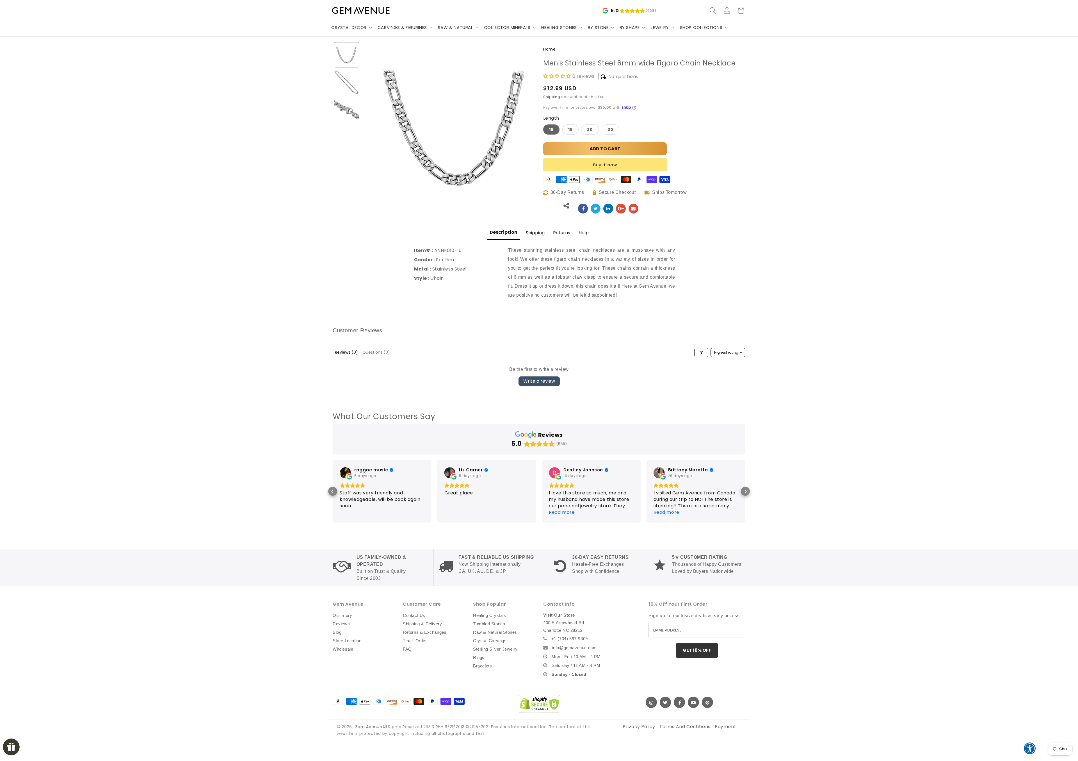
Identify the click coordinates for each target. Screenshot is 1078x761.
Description (503, 232)
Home (549, 49)
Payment (725, 726)
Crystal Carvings (490, 640)
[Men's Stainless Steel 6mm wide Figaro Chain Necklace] (583, 208)
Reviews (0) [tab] (346, 352)
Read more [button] (562, 512)
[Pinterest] (707, 702)
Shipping (551, 96)
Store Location (347, 640)
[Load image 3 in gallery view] (346, 109)
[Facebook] (679, 702)
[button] (351, 27)
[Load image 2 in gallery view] (346, 82)
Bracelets (482, 666)
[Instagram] (651, 702)
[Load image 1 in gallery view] (346, 54)
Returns (561, 233)
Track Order (415, 640)
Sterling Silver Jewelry (495, 649)
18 (570, 129)
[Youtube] (693, 702)
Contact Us (414, 615)
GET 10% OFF (697, 650)
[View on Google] (345, 472)
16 (551, 129)
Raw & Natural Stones (495, 632)
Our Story (342, 615)
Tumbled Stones (489, 623)
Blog (337, 632)
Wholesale (343, 649)
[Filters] (701, 352)
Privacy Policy (639, 726)
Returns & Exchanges (424, 632)
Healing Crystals (489, 615)
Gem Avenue (368, 727)
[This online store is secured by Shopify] (539, 704)
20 (590, 129)
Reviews (341, 623)
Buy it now (605, 165)
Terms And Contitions (685, 726)
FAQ (407, 649)
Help (584, 233)
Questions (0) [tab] (376, 352)
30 (610, 129)
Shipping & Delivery (422, 623)
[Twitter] (665, 702)
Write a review (539, 381)
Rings (479, 657)
